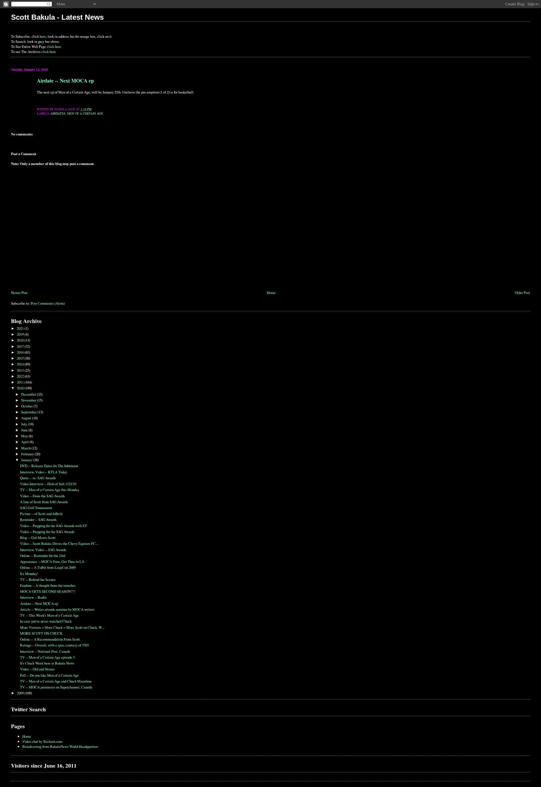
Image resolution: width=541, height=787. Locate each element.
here (43, 36)
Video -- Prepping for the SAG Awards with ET (53, 525)
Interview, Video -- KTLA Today (43, 471)
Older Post (522, 292)
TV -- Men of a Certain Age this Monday (49, 489)
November (29, 400)
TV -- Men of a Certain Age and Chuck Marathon (55, 681)
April (25, 441)
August (26, 417)
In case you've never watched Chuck (46, 621)
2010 (21, 388)
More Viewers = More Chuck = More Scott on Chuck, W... (62, 627)
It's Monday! (29, 573)
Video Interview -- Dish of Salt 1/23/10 (48, 483)
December (29, 394)
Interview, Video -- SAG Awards (43, 549)
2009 (21, 692)
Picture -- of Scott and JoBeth (41, 513)
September (29, 411)
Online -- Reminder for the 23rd (42, 555)
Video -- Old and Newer (37, 669)
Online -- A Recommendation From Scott (50, 639)
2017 (21, 346)
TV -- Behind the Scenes (38, 579)
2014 (21, 364)
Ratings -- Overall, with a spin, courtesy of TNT (54, 645)
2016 (21, 352)
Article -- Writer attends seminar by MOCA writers (57, 609)
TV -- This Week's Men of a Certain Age (49, 615)
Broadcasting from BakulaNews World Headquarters (60, 746)
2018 (21, 340)
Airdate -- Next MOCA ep (65, 80)
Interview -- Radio (33, 597)
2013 (21, 370)
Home (271, 292)
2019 (21, 334)
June (24, 429)
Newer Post (19, 292)
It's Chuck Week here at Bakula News (47, 663)
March (26, 448)
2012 (21, 376)
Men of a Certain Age (85, 113)
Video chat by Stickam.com (42, 741)
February (28, 453)
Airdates (57, 113)
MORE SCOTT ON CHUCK (41, 633)
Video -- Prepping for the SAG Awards (47, 531)
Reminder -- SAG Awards (38, 519)
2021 (21, 328)
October (27, 406)
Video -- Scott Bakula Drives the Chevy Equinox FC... (59, 543)
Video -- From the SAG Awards (42, 495)
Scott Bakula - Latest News (57, 17)
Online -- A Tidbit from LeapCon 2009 (48, 567)
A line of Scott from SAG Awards (44, 501)
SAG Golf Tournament (36, 507)
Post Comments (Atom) (48, 303)
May (25, 435)
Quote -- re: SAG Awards (38, 477)
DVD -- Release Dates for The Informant (49, 465)
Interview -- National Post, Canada (45, 651)
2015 (21, 358)
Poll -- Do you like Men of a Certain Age (49, 675)
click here (54, 46)
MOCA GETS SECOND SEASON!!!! (47, 591)
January (27, 459)
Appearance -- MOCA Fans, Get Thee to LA (52, 561)
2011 (21, 382)
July (24, 424)
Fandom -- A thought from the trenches (48, 585)
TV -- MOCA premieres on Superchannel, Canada (56, 687)
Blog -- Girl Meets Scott (38, 537)
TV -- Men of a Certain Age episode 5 (47, 657)
